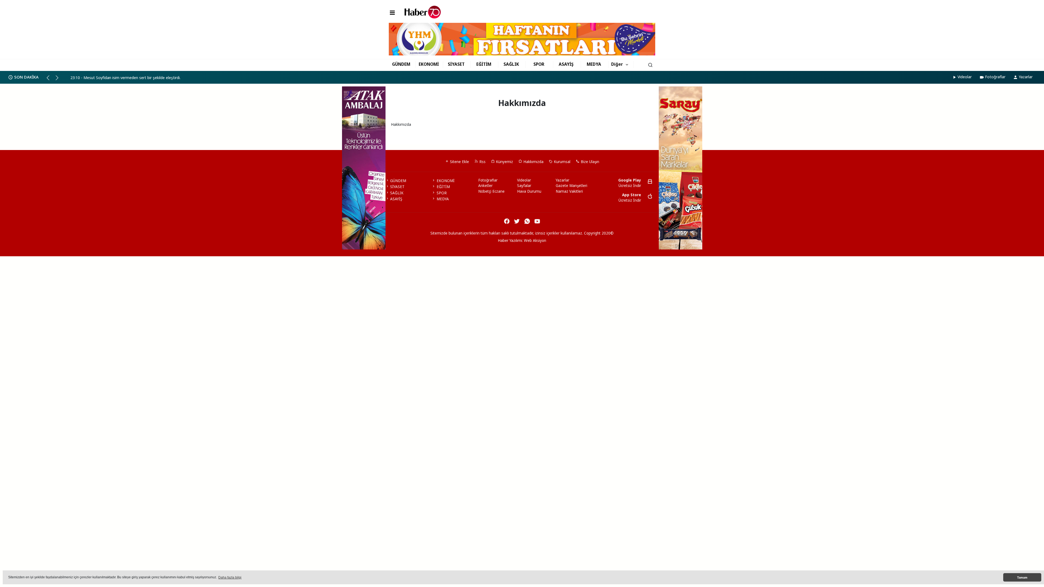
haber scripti (523, 246)
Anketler (485, 185)
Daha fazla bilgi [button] (229, 577)
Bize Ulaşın (589, 161)
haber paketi (500, 246)
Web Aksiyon (535, 240)
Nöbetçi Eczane (491, 191)
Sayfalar (524, 185)
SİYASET (456, 64)
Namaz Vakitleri (569, 191)
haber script (569, 246)
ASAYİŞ (566, 64)
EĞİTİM (483, 64)
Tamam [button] (1022, 577)
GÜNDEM (401, 64)
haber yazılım (546, 246)
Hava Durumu (529, 191)
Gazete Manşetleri (571, 185)
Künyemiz (504, 161)
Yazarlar (1026, 76)
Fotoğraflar (995, 76)
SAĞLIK (511, 64)
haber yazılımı (477, 246)
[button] (50, 80)
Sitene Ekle (459, 161)
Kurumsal (561, 161)
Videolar (965, 76)
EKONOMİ (429, 64)
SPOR (538, 64)
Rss (482, 161)
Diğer (617, 64)
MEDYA (594, 64)
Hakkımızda (532, 161)
